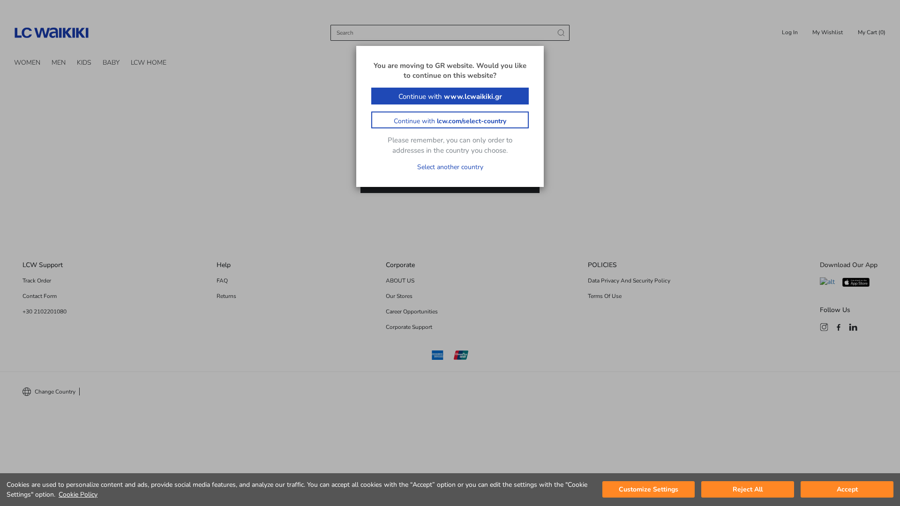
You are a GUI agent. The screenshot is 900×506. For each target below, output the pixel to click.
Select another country (450, 167)
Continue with (450, 96)
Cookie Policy (78, 494)
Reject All (748, 489)
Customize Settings (648, 489)
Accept (847, 489)
